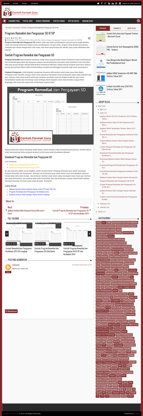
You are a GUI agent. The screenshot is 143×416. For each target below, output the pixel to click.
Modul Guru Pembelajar (105, 335)
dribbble (116, 3)
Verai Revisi (115, 396)
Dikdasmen (100, 270)
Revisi (114, 365)
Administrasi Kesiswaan (105, 226)
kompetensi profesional (124, 304)
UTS (107, 396)
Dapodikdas (128, 263)
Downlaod (132, 270)
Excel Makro (124, 277)
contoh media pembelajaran (111, 263)
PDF (103, 345)
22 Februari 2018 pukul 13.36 (81, 265)
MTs (117, 338)
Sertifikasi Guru (102, 376)
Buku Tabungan (117, 260)
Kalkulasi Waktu (102, 297)
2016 (100, 212)
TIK (120, 389)
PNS (114, 355)
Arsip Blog (131, 28)
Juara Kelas (122, 294)
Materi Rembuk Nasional (116, 318)
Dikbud (125, 267)
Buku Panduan (102, 256)
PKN (98, 355)
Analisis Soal (101, 236)
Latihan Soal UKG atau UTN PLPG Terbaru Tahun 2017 (120, 88)
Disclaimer (34, 3)
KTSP (16, 40)
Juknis (131, 294)
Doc (116, 270)
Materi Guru (100, 318)
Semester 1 (114, 369)
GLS (98, 287)
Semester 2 (125, 369)
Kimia (127, 301)
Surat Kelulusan (126, 386)
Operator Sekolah (127, 342)
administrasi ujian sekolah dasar (108, 229)
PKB (134, 352)
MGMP (132, 321)
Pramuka (114, 359)
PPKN (98, 359)
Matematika (130, 314)
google (105, 3)
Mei (101, 110)
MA (133, 311)
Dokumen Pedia (14, 21)
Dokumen (123, 270)
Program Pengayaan (53, 40)
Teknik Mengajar (111, 389)
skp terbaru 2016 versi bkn (106, 382)
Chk (97, 263)
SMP (130, 382)
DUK (125, 273)
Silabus (112, 376)
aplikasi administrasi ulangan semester (111, 243)
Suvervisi (99, 389)
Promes (133, 362)
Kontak (15, 3)
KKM (98, 304)
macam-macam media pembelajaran (110, 314)
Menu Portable (122, 321)
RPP (120, 365)
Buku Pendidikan (102, 260)
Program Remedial (67, 40)
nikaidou (15, 38)
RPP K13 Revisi (73, 21)
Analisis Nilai (128, 233)
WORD (79, 40)
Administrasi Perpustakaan (126, 226)
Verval (123, 396)
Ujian (98, 393)
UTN (102, 396)
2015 (98, 222)
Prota (98, 365)
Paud (98, 345)
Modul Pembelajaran (124, 335)
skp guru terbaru (115, 379)
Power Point (122, 355)
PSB (103, 365)
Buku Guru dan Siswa (128, 253)
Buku (117, 253)
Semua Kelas (116, 372)
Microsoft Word (119, 328)
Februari (103, 204)
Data (98, 267)
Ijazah (115, 291)
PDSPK (110, 345)
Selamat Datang (102, 369)
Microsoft (103, 325)
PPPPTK (106, 359)
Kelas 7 (106, 301)
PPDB (131, 355)
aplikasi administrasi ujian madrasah (110, 239)
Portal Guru (28, 21)
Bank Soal (129, 250)
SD (75, 40)
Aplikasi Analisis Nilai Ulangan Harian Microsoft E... (119, 177)
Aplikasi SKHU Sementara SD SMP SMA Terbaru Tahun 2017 (122, 75)
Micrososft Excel (102, 331)
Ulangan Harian (119, 393)
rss (109, 3)
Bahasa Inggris (117, 250)
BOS (105, 253)
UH (133, 389)
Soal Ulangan (101, 386)
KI (122, 301)
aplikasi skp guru (102, 246)
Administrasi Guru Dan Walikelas (125, 222)
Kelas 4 (99, 301)
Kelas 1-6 (133, 297)
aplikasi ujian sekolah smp (121, 246)
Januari (103, 207)
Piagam (122, 352)
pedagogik (119, 345)
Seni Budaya (128, 372)
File (131, 277)
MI (97, 325)
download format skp (114, 273)
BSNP (111, 253)
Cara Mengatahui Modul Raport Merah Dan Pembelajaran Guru (122, 61)
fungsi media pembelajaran (123, 280)
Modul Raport (101, 338)
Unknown (16, 265)
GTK (114, 287)
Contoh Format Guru (11, 414)
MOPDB (111, 338)
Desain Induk (116, 267)
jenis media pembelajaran (106, 294)
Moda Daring (115, 331)
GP (102, 287)
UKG (104, 393)
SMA (120, 382)
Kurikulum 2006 (128, 308)
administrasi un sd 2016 (105, 233)
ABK (109, 222)
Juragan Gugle (87, 21)
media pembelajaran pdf (105, 321)
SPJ (110, 386)
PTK (108, 365)
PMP (109, 355)
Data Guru (105, 267)
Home (4, 21)
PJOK (128, 352)
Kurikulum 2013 (24, 40)
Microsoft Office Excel (129, 325)
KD (111, 297)
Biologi (99, 253)
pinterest (120, 3)
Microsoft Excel (114, 325)
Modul (124, 331)
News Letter (100, 342)
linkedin (113, 3)
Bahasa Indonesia (103, 250)
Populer (103, 28)
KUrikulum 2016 (116, 311)
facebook (102, 3)
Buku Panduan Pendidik (118, 256)
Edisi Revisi (133, 273)
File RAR (99, 280)
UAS (129, 389)
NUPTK (116, 342)
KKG (132, 301)
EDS (98, 277)
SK (118, 376)
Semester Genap (102, 372)
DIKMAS (110, 270)
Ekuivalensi (106, 277)
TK (124, 389)
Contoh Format (59, 21)
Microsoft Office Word (37, 40)
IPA (120, 291)
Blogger (137, 414)
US (97, 396)
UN (127, 393)
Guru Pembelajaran (103, 291)
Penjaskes (100, 352)
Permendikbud (111, 352)
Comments (117, 28)
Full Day (108, 280)
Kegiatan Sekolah (121, 297)
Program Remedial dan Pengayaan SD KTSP (30, 33)
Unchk (133, 393)
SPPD (115, 386)
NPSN (109, 342)
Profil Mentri (123, 359)
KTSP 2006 (116, 308)
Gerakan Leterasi (102, 284)
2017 (100, 106)
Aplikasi (111, 236)
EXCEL (115, 277)
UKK (109, 393)
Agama (119, 233)
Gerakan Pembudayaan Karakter (123, 284)
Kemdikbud (115, 301)
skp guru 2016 (101, 379)
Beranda (6, 3)
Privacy (24, 3)
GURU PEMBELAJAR (126, 287)
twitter (98, 3)
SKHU (123, 376)
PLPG (104, 355)
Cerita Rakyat (130, 260)
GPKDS (108, 287)
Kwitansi (127, 311)
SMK (125, 382)
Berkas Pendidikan (43, 21)
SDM (129, 365)
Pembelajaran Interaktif (122, 348)
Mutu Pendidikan (127, 338)
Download (10, 40)
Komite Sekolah (108, 304)
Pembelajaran (129, 345)
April (102, 113)
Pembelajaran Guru (103, 348)
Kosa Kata (100, 308)
